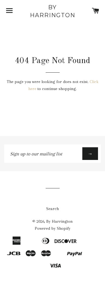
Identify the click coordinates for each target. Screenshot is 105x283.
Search (52, 208)
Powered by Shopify (53, 228)
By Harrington (52, 11)
